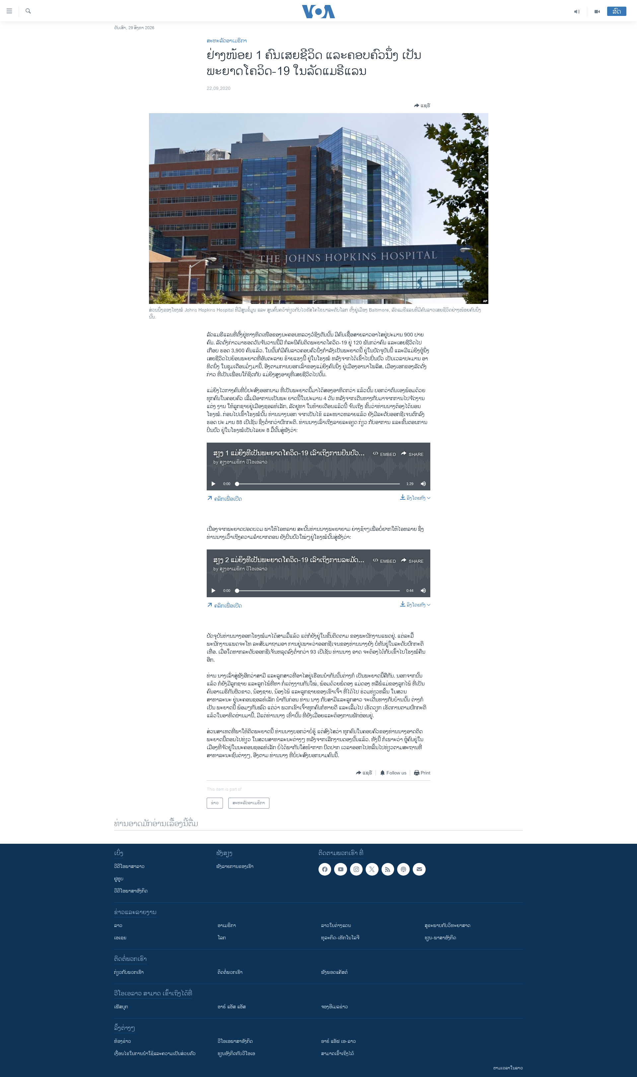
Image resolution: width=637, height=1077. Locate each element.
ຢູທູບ (118, 878)
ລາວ (118, 925)
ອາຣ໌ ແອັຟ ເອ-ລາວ (338, 1041)
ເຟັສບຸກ (121, 1006)
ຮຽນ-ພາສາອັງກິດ (440, 937)
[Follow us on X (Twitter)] (372, 869)
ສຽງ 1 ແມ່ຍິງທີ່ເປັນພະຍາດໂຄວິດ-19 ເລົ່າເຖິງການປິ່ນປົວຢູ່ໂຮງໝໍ (296, 453)
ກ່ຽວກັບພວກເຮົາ (129, 972)
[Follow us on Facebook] (324, 869)
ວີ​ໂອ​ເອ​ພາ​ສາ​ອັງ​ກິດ (235, 1041)
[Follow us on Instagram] (356, 869)
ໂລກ (222, 937)
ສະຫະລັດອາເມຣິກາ (227, 40)
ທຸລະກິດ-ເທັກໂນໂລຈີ (340, 937)
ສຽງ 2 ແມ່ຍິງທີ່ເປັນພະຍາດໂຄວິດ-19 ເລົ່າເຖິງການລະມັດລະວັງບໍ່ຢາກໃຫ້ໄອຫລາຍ (317, 560)
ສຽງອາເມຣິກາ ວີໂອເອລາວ (243, 462)
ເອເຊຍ (120, 937)
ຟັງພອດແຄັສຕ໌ (334, 972)
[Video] (597, 12)
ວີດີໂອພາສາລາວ (129, 866)
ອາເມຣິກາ (227, 925)
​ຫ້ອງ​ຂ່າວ (122, 1041)
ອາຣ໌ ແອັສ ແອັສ (232, 1006)
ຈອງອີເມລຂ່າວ (334, 1006)
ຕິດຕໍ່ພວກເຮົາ (230, 972)
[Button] (422, 105)
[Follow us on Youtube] (340, 869)
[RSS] (388, 869)
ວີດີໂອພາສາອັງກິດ (131, 891)
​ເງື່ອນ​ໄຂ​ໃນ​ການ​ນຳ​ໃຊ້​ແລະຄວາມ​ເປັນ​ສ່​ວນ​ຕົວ (155, 1053)
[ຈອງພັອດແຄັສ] (419, 869)
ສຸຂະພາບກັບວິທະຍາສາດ (447, 925)
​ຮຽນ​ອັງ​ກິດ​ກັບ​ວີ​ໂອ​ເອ (236, 1053)
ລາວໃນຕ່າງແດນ (336, 925)
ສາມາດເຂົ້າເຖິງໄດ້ (337, 1053)
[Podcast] (403, 869)
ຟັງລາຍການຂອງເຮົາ (234, 866)
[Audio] (577, 12)
